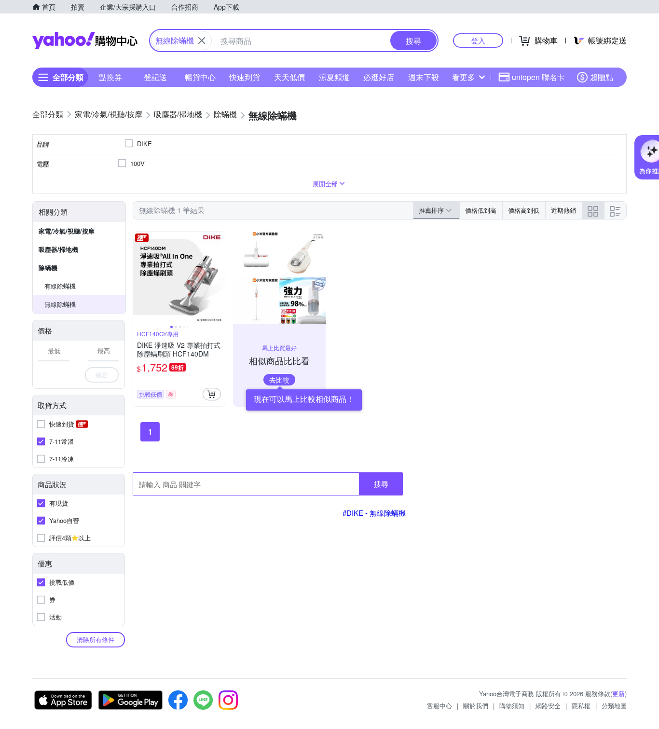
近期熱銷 (563, 210)
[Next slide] (218, 277)
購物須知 (511, 705)
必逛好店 (378, 77)
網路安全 (548, 705)
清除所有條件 (95, 639)
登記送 (155, 77)
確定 (102, 374)
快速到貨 (244, 77)
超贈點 (601, 77)
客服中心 (439, 705)
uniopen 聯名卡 (538, 77)
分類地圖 (614, 705)
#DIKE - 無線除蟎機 (374, 513)
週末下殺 (423, 77)
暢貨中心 (200, 77)
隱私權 (581, 705)
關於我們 (475, 705)
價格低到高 (480, 210)
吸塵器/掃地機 (58, 249)
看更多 (463, 77)
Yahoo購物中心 (84, 40)
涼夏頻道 (334, 77)
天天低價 (289, 77)
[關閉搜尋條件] (201, 40)
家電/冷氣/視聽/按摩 (67, 230)
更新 (618, 693)
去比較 (279, 380)
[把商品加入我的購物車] (212, 394)
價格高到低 (523, 210)
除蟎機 (48, 267)
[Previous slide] (139, 277)
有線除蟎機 (60, 285)
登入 (478, 40)
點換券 (110, 77)
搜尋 (381, 484)
